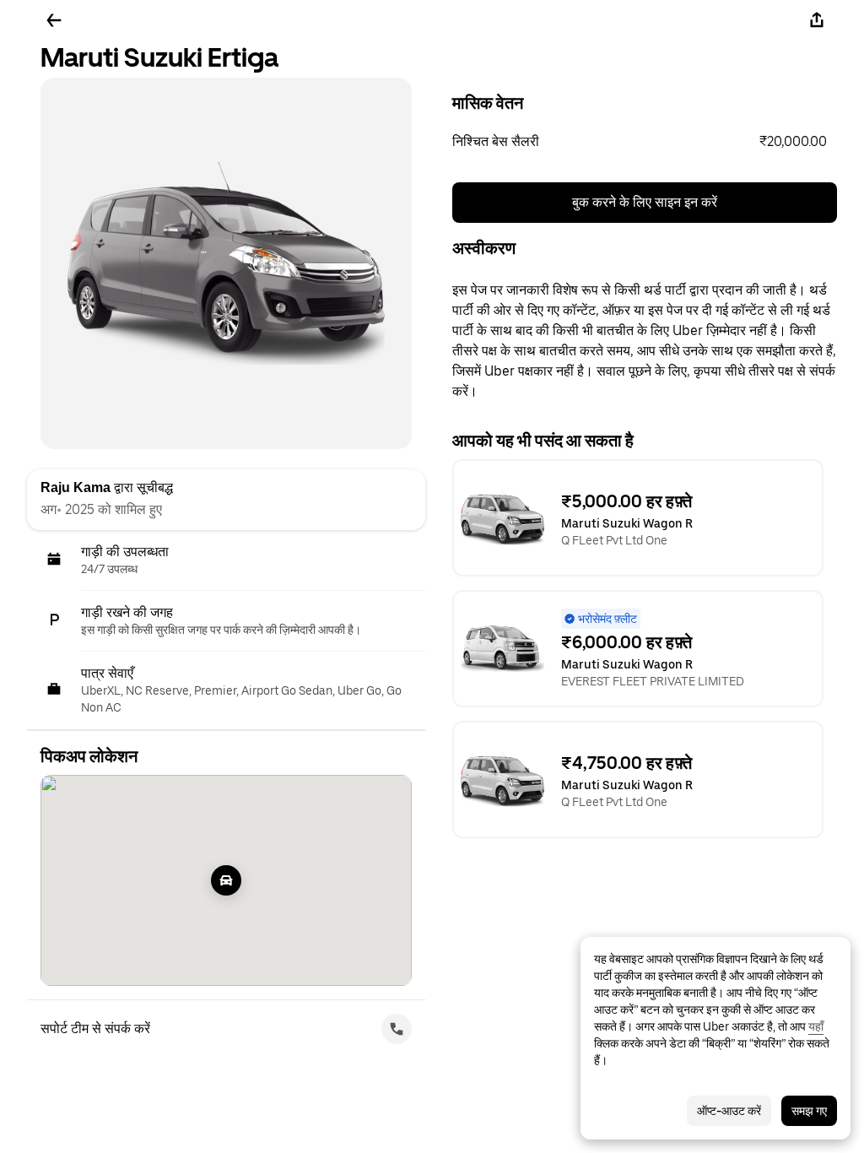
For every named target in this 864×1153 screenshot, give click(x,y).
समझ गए (809, 1111)
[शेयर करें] (816, 20)
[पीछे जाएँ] (54, 20)
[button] (644, 142)
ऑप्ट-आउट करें (729, 1111)
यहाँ (816, 1026)
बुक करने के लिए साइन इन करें (644, 202)
